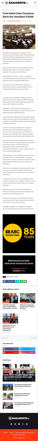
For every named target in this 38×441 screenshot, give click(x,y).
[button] (2, 2)
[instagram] (22, 424)
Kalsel (16, 276)
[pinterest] (26, 424)
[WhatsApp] (21, 281)
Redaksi (11, 432)
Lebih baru (5, 338)
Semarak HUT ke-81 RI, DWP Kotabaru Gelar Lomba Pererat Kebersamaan (9, 328)
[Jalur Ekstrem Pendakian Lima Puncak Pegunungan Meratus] (8, 387)
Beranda (5, 10)
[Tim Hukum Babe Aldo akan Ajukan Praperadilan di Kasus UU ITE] (8, 405)
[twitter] (15, 424)
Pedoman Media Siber (19, 434)
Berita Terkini (12, 10)
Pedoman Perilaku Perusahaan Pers (25, 432)
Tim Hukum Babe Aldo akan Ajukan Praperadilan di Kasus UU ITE (24, 403)
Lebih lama (33, 338)
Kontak (5, 432)
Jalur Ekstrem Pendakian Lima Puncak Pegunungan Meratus (22, 385)
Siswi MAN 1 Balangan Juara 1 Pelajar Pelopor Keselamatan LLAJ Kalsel (10, 306)
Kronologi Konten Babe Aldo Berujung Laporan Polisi (22, 394)
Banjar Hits (21, 438)
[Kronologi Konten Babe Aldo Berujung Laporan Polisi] (8, 396)
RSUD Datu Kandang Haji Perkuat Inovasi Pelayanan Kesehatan (27, 306)
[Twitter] (17, 281)
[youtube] (19, 424)
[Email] (25, 281)
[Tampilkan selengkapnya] (29, 281)
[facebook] (11, 424)
